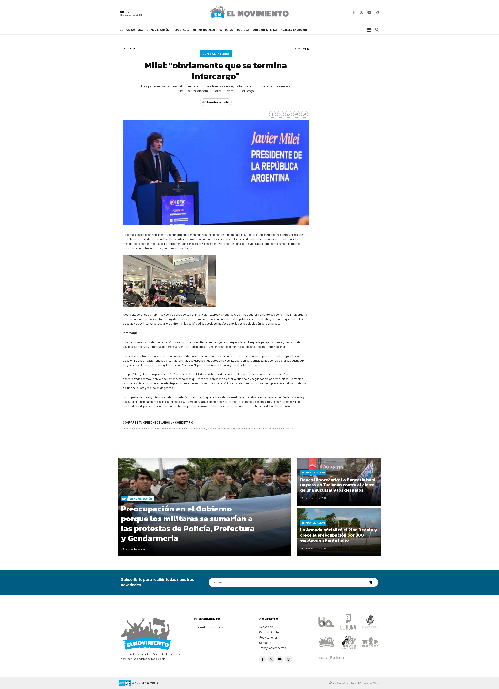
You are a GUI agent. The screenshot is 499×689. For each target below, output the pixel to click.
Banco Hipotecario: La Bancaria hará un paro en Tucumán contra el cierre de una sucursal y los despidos (337, 485)
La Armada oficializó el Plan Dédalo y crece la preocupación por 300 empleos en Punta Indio (338, 535)
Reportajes (181, 29)
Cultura (243, 29)
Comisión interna (264, 29)
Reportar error (268, 637)
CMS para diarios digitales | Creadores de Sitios (355, 683)
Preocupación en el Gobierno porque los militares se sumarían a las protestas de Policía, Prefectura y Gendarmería (188, 523)
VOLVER (303, 49)
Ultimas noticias (131, 29)
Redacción (266, 627)
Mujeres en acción (293, 29)
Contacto (265, 642)
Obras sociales (204, 29)
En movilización (158, 29)
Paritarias (226, 29)
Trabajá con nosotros (272, 648)
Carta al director (269, 632)
